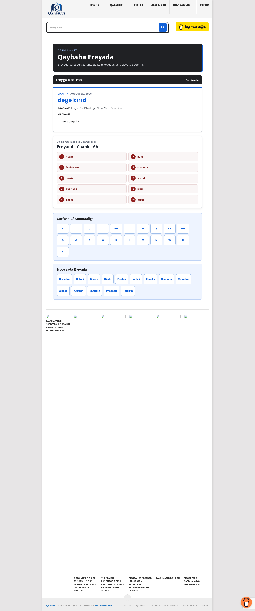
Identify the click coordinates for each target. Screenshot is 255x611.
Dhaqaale (111, 290)
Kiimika (150, 279)
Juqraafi (78, 290)
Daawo (94, 279)
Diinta (107, 279)
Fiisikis (121, 279)
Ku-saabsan (181, 5)
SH (169, 228)
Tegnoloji (183, 279)
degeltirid (72, 100)
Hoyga (94, 5)
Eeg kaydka (192, 80)
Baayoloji (64, 279)
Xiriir (204, 5)
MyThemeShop (104, 605)
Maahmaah (158, 5)
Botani (80, 279)
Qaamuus (116, 5)
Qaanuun (166, 279)
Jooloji (136, 279)
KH (116, 228)
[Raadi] (163, 27)
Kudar (138, 5)
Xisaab (63, 290)
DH (183, 228)
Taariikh (128, 290)
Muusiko (95, 290)
